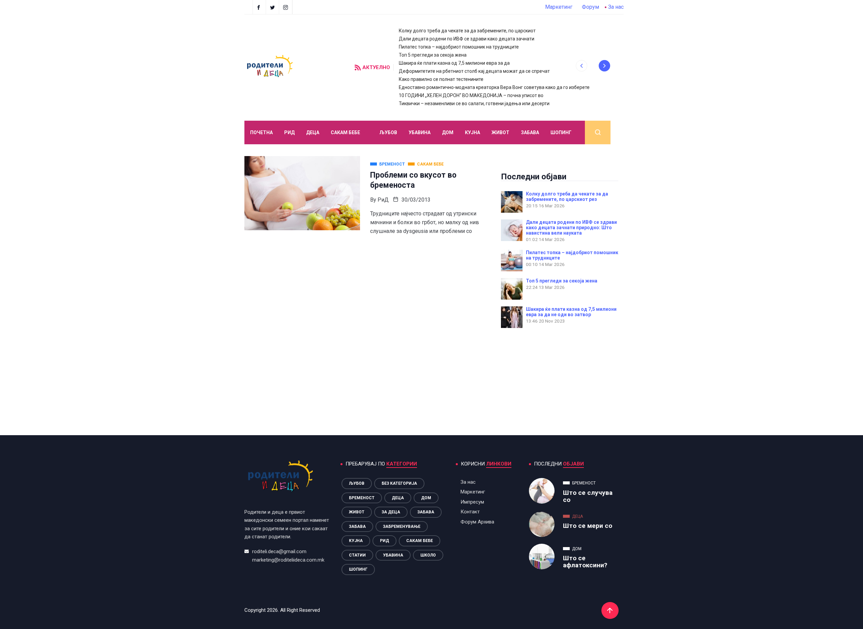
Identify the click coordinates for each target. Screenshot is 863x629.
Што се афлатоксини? (585, 561)
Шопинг (560, 132)
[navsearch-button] (598, 132)
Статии (357, 555)
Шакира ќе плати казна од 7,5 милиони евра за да (454, 63)
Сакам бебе (345, 132)
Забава (530, 132)
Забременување (401, 526)
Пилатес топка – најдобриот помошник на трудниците (459, 47)
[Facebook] (259, 7)
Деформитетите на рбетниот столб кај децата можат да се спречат (474, 71)
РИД (289, 132)
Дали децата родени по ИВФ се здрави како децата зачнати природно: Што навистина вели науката (571, 227)
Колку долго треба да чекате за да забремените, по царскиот (467, 30)
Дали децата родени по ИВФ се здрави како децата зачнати (466, 38)
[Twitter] (273, 7)
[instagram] (286, 7)
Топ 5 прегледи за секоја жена (433, 55)
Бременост (362, 498)
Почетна (261, 132)
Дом (447, 132)
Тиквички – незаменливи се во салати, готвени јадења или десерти (474, 103)
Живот (500, 132)
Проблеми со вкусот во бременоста (413, 180)
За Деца (391, 512)
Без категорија (399, 483)
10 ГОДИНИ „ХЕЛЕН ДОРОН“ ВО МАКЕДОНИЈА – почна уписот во (471, 95)
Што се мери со (587, 526)
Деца (398, 498)
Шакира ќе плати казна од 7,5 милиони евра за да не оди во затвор (571, 311)
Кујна (472, 132)
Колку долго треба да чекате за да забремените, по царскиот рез (567, 196)
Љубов (388, 132)
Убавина (419, 132)
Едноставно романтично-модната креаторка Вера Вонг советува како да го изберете (494, 87)
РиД (383, 200)
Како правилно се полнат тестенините (441, 79)
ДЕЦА (312, 132)
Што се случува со (588, 496)
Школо (428, 555)
